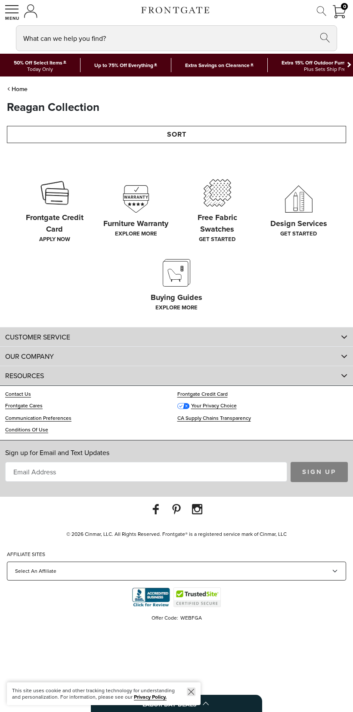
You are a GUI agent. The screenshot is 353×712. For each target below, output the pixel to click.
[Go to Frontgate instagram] (197, 509)
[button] (12, 12)
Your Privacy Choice (214, 405)
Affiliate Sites (26, 554)
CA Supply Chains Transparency (214, 418)
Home (20, 89)
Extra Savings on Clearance (217, 65)
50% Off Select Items (38, 63)
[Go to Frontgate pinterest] (176, 509)
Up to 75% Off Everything (123, 65)
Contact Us (18, 393)
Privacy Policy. (150, 696)
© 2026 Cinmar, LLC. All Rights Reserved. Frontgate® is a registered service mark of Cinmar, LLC (176, 534)
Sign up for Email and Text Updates (57, 452)
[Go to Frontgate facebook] (156, 509)
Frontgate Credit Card (202, 393)
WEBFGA (191, 617)
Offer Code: (166, 617)
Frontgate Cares (24, 405)
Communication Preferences (38, 418)
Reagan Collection (53, 107)
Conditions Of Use (26, 429)
